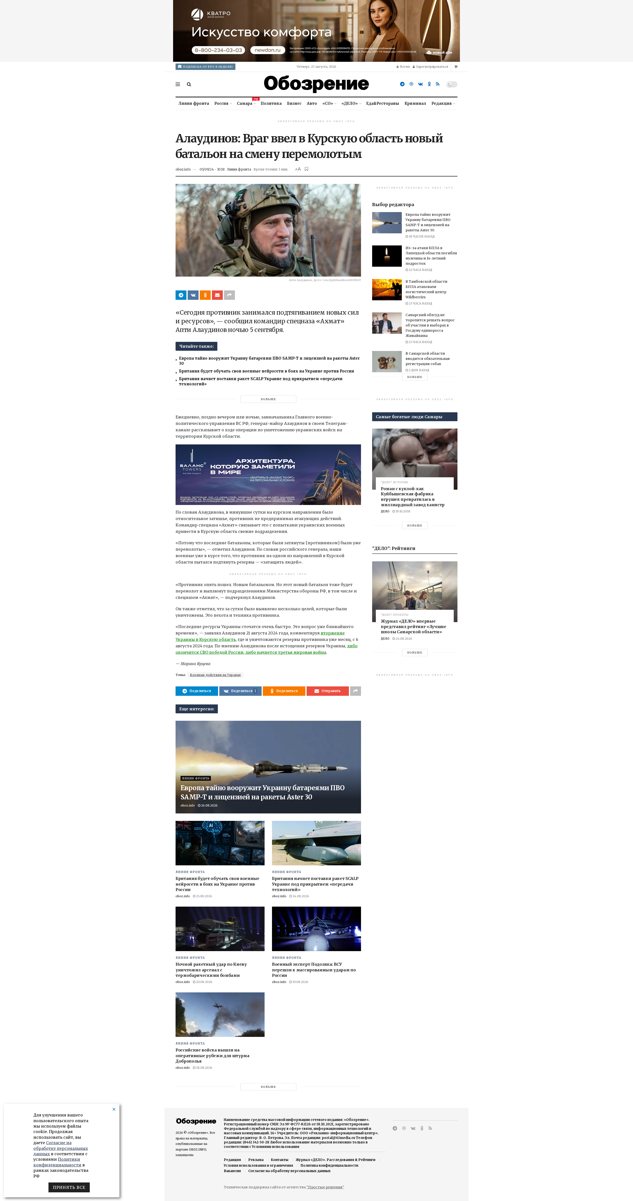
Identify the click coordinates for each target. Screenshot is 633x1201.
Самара (246, 103)
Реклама (256, 1160)
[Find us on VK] (420, 84)
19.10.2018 (402, 511)
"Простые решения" (325, 1187)
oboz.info (183, 169)
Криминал (415, 103)
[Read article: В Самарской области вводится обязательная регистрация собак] (387, 361)
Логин (404, 66)
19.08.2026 (300, 982)
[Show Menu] (178, 84)
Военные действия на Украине (215, 675)
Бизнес (294, 103)
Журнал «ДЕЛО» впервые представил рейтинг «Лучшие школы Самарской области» (413, 626)
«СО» (327, 103)
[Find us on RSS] (437, 84)
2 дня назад (418, 370)
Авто (312, 103)
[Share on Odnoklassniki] (205, 295)
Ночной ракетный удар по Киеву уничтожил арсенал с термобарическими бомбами (211, 970)
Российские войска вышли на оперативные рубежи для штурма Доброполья (212, 1056)
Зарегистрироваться (431, 66)
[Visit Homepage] (316, 84)
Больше (268, 399)
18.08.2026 (203, 1068)
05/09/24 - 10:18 (212, 169)
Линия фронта (194, 103)
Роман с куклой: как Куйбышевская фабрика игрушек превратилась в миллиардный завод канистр (413, 496)
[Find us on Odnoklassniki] (429, 84)
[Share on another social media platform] (229, 295)
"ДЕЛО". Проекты (394, 614)
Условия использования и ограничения (258, 1165)
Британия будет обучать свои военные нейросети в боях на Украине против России (266, 371)
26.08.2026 (209, 805)
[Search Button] (189, 84)
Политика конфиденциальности (329, 1165)
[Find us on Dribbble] (411, 84)
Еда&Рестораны (382, 103)
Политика (271, 103)
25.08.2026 (203, 896)
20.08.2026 (203, 982)
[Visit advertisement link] (316, 31)
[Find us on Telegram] (402, 84)
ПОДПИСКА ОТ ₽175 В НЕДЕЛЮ (207, 66)
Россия (221, 103)
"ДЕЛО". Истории (394, 482)
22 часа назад (420, 270)
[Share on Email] (217, 295)
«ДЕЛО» (349, 103)
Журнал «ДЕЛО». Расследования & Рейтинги (335, 1160)
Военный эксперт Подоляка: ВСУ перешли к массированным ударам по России (314, 970)
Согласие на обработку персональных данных (289, 1171)
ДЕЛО (385, 511)
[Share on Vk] (193, 295)
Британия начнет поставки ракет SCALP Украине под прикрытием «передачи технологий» (315, 884)
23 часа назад (420, 303)
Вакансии (232, 1171)
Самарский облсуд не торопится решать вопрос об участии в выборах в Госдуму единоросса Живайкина (430, 325)
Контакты (279, 1160)
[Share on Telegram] (181, 295)
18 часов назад (421, 236)
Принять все (69, 1187)
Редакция (441, 103)
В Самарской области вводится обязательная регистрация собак (428, 358)
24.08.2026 (300, 896)
